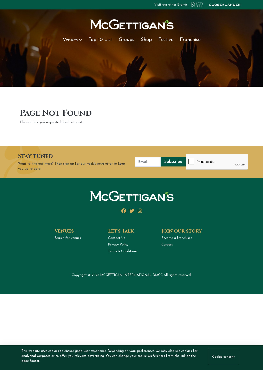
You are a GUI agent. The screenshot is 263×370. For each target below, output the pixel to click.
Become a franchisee (176, 238)
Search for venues (67, 238)
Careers (167, 244)
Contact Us (116, 238)
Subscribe (173, 162)
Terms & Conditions (122, 251)
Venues (70, 39)
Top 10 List (100, 39)
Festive (165, 39)
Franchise (190, 39)
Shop (146, 39)
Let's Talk (121, 231)
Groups (126, 39)
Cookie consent (223, 356)
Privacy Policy (118, 244)
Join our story (181, 231)
